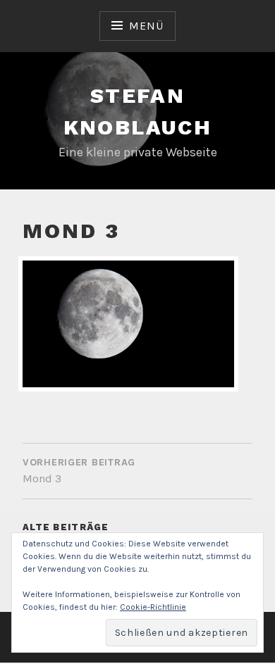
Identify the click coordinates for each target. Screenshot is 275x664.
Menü (146, 25)
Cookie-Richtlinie (153, 607)
